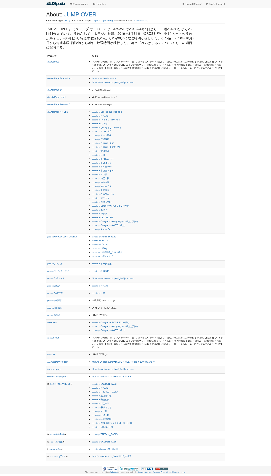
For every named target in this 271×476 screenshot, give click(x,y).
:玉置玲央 (100, 190)
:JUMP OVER (105, 448)
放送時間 (55, 300)
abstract (53, 61)
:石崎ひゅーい (103, 193)
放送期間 (55, 307)
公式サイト (56, 278)
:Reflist (100, 240)
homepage (54, 369)
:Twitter (100, 244)
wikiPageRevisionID (58, 104)
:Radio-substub (104, 236)
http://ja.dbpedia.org (103, 20)
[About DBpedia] (55, 4)
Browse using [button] (79, 3)
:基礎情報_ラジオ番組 (107, 252)
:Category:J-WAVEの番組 (108, 225)
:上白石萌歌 (102, 395)
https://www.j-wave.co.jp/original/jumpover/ (113, 82)
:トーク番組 (102, 135)
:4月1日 (99, 213)
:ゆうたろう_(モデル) (106, 127)
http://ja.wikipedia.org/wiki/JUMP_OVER (111, 376)
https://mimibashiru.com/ (104, 78)
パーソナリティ (58, 270)
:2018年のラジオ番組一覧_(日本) (112, 422)
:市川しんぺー (103, 158)
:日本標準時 (102, 166)
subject (52, 322)
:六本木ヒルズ (103, 143)
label (51, 354)
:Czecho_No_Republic (107, 111)
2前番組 (57, 434)
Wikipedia (114, 472)
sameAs (55, 448)
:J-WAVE (100, 115)
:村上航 (99, 174)
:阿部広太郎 (102, 201)
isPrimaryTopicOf (57, 376)
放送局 (53, 285)
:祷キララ (100, 197)
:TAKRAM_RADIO (105, 391)
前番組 (56, 441)
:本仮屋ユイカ (103, 170)
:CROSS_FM (102, 217)
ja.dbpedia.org (141, 20)
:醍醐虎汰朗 (102, 419)
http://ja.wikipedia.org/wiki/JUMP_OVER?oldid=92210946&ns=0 (123, 361)
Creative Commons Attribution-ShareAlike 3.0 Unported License (162, 472)
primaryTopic (58, 456)
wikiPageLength (56, 97)
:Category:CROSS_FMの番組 (110, 205)
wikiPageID (54, 89)
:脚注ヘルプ (102, 256)
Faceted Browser (193, 3)
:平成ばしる (102, 162)
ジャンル (55, 263)
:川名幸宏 (100, 403)
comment (53, 337)
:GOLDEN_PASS (104, 383)
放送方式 (55, 292)
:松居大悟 (100, 178)
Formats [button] (99, 3)
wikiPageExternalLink (59, 78)
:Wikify (99, 248)
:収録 (98, 154)
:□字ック (100, 123)
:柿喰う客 (100, 182)
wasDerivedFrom (57, 361)
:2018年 (100, 209)
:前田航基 (100, 150)
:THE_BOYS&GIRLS (106, 119)
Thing (67, 20)
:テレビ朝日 (102, 131)
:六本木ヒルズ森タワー (107, 146)
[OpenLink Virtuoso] (109, 468)
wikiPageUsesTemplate (62, 236)
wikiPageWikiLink (57, 111)
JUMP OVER (80, 14)
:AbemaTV (101, 229)
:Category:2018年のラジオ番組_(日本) (115, 221)
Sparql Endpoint (216, 3)
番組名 (53, 315)
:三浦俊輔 (100, 139)
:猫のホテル (102, 186)
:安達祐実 (100, 399)
